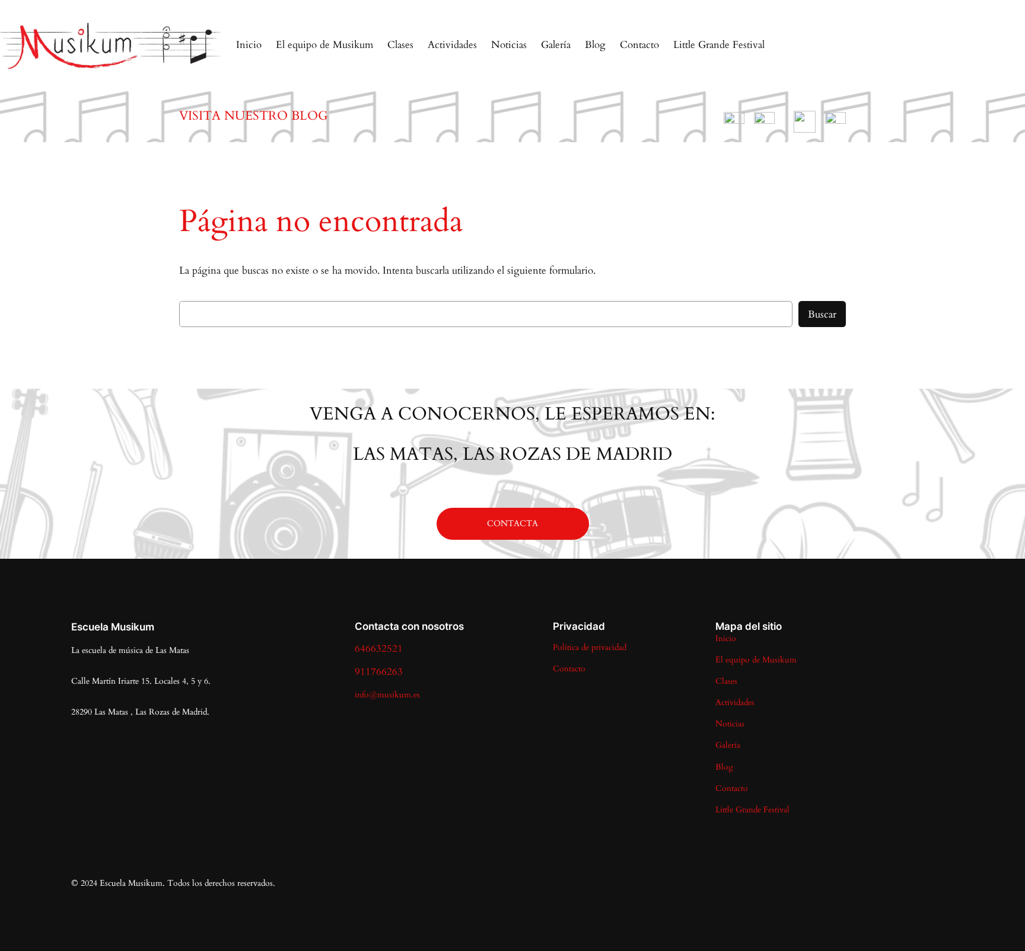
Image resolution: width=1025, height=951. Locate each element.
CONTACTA (512, 523)
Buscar (822, 314)
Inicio (249, 45)
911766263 (379, 671)
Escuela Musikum (112, 627)
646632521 (379, 648)
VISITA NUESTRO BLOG (253, 115)
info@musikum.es (387, 694)
